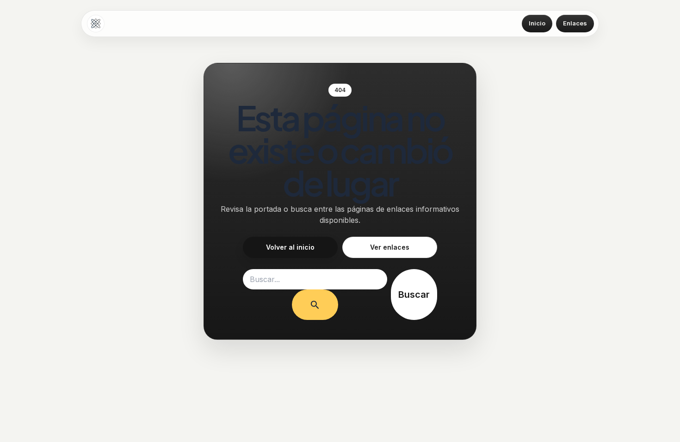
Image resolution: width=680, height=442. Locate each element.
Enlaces (575, 23)
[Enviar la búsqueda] (315, 304)
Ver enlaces (389, 247)
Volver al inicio (290, 247)
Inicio (537, 23)
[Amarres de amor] (96, 23)
